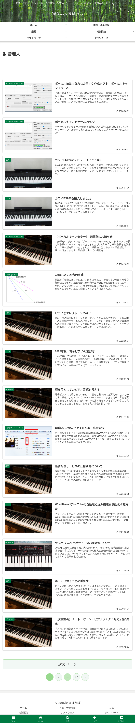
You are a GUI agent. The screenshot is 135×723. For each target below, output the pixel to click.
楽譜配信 (23, 712)
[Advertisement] (67, 66)
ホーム (23, 707)
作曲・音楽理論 (67, 707)
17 (76, 677)
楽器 (111, 707)
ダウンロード (112, 712)
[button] (125, 532)
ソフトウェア (67, 712)
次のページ (67, 664)
